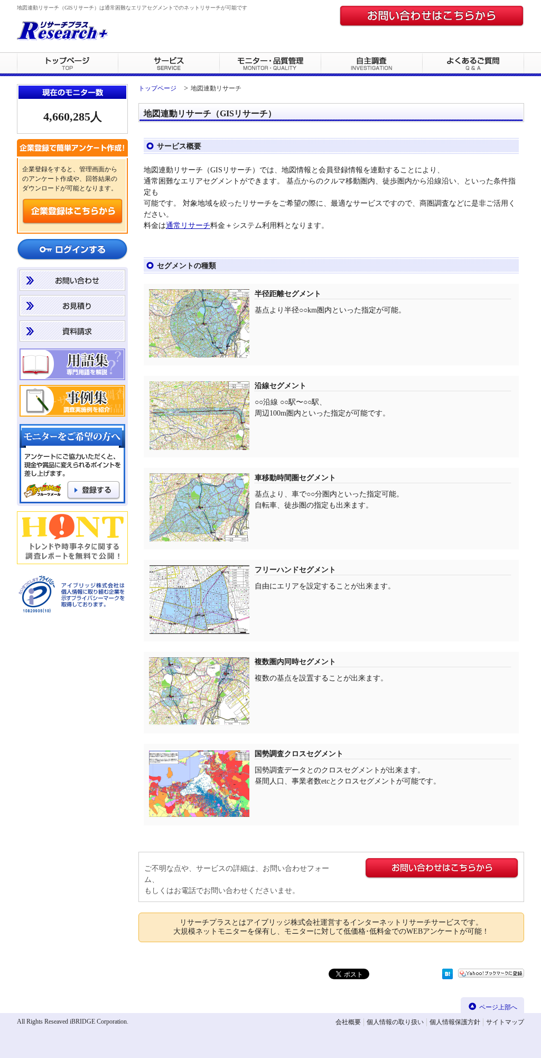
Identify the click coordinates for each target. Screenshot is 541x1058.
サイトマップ (505, 1022)
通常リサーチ (188, 225)
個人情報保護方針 (455, 1022)
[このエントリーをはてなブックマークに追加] (447, 977)
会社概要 (348, 1022)
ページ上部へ (498, 1007)
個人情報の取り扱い (395, 1022)
